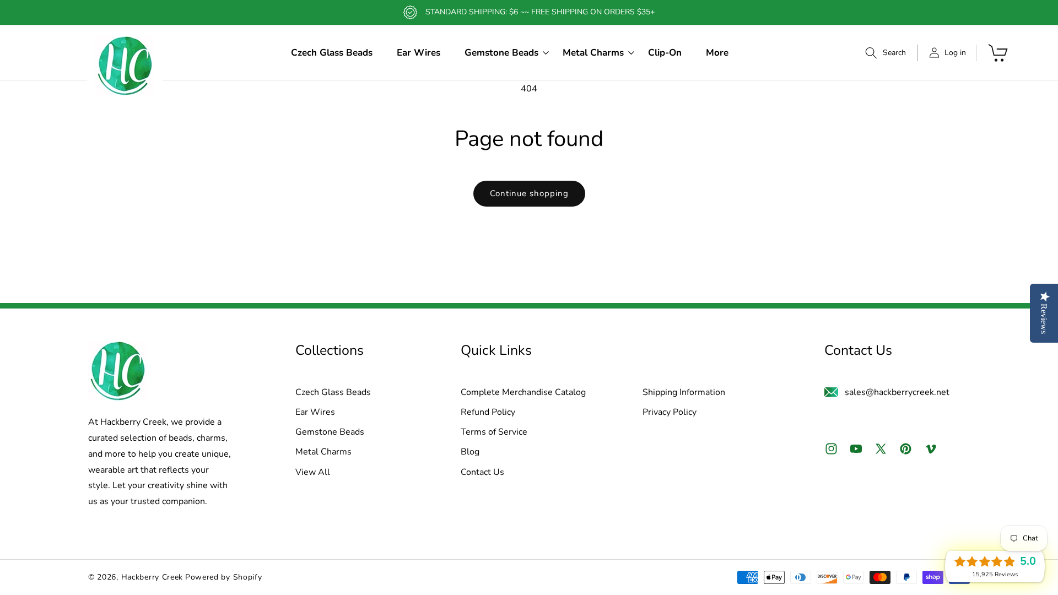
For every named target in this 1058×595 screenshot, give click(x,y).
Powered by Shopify (223, 577)
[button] (501, 53)
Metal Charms (323, 452)
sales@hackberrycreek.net (897, 392)
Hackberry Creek (152, 577)
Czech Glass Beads (333, 392)
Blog (470, 452)
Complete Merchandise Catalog (523, 392)
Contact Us (482, 472)
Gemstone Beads (329, 432)
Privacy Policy (670, 412)
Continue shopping (529, 193)
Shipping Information (684, 392)
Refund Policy (488, 412)
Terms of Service (494, 432)
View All (312, 472)
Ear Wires (315, 412)
